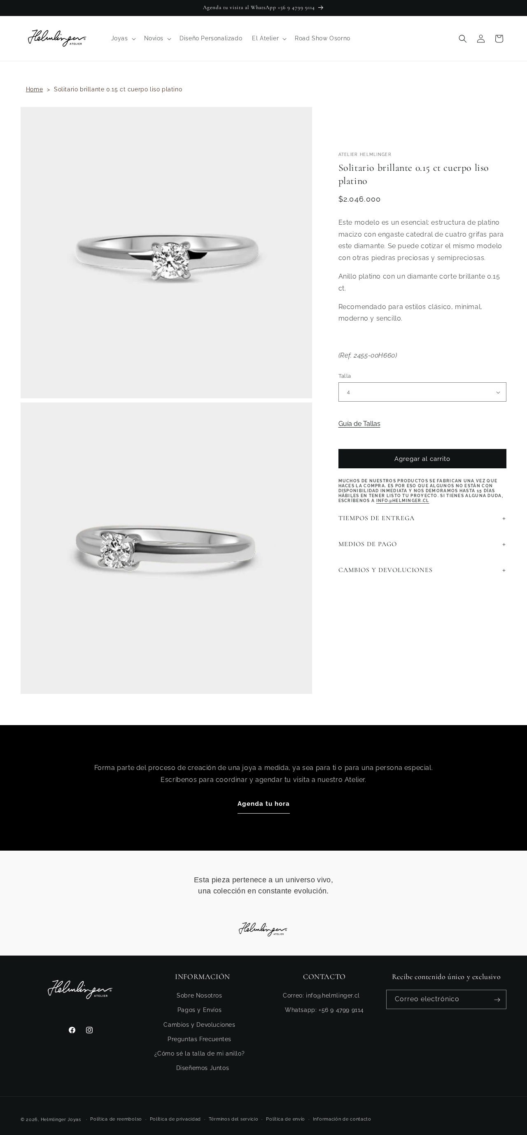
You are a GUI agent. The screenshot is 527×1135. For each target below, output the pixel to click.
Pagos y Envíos (199, 1010)
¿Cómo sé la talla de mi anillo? (199, 1053)
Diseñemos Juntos (202, 1068)
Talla (344, 376)
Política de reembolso (116, 1119)
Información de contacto (342, 1119)
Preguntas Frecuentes (199, 1039)
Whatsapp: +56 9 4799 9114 (324, 1010)
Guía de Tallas (359, 424)
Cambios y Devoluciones (199, 1024)
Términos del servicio (234, 1119)
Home (34, 89)
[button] (122, 38)
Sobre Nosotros (199, 996)
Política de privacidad (175, 1119)
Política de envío (285, 1119)
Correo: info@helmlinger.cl (321, 996)
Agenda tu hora (264, 803)
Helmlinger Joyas (61, 1119)
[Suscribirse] (497, 999)
